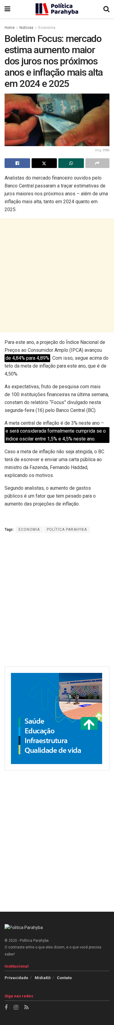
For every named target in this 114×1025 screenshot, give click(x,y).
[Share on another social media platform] (97, 163)
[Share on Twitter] (44, 163)
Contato (64, 977)
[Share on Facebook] (17, 163)
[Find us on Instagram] (16, 1007)
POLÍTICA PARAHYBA (67, 529)
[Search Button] (106, 9)
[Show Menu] (7, 9)
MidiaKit (42, 977)
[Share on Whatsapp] (71, 163)
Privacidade (16, 977)
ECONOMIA (29, 529)
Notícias (26, 28)
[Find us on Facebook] (6, 1007)
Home (10, 28)
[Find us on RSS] (26, 1007)
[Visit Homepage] (57, 9)
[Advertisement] (57, 275)
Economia (46, 28)
